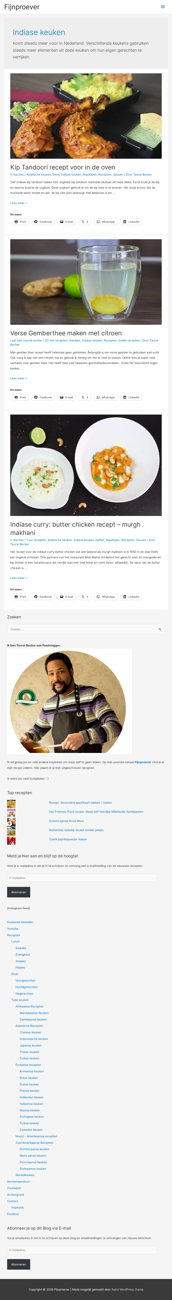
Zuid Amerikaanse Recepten (34, 1142)
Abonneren (18, 892)
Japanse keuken (31, 1045)
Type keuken (20, 1000)
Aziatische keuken (38, 174)
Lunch (15, 941)
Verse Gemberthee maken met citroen (66, 333)
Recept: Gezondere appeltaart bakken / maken (80, 802)
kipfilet (99, 540)
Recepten (104, 174)
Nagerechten (24, 993)
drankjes (74, 340)
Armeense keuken (32, 1071)
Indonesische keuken (34, 1039)
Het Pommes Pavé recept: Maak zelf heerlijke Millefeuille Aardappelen (96, 811)
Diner (55, 174)
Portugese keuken (32, 1116)
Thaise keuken (29, 1052)
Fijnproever (22, 7)
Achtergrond (15, 1194)
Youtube (12, 928)
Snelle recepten (129, 340)
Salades (21, 948)
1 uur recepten (36, 540)
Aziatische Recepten (29, 1025)
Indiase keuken (71, 174)
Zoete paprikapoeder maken (68, 839)
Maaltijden (90, 174)
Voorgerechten (25, 980)
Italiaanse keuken (31, 1103)
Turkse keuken (29, 1058)
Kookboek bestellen (20, 922)
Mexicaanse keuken (33, 1155)
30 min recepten (56, 340)
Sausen (118, 174)
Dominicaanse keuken (34, 1149)
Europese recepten (28, 1064)
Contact (12, 1201)
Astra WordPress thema (127, 1289)
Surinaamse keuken (33, 1168)
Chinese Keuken (30, 1032)
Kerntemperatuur (18, 1181)
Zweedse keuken (31, 1129)
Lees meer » (18, 203)
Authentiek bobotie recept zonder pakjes (76, 830)
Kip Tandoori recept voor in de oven (62, 167)
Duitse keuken (29, 1084)
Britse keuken (29, 1078)
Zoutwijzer (14, 1188)
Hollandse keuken (31, 1097)
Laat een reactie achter (26, 340)
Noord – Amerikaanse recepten (36, 1136)
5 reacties (17, 174)
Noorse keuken (30, 1110)
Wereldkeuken (25, 1175)
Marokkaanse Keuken (34, 1013)
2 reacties (17, 540)
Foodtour (13, 1214)
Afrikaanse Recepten (30, 1006)
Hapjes (20, 967)
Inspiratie (17, 1207)
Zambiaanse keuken (33, 1019)
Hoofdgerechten (27, 987)
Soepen (21, 961)
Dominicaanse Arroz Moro (66, 821)
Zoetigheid (23, 954)
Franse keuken (29, 1090)
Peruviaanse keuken (33, 1162)
